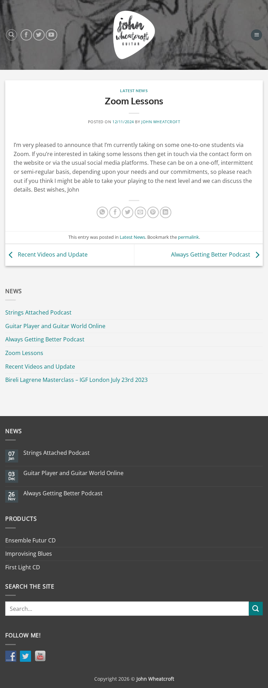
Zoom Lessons (24, 353)
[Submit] (256, 608)
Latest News (134, 90)
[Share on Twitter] (127, 212)
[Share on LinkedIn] (165, 212)
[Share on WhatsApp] (102, 212)
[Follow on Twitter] (39, 35)
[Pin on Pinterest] (153, 212)
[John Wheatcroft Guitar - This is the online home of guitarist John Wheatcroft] (134, 35)
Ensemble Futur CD (30, 540)
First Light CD (22, 567)
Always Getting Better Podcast (211, 254)
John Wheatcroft (160, 121)
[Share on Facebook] (115, 212)
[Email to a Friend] (140, 212)
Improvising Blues (28, 553)
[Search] (11, 34)
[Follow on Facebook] (26, 35)
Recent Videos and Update (52, 254)
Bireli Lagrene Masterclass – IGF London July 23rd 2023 (76, 380)
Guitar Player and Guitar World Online (55, 326)
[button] (256, 35)
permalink (188, 237)
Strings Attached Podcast (38, 312)
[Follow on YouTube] (51, 35)
